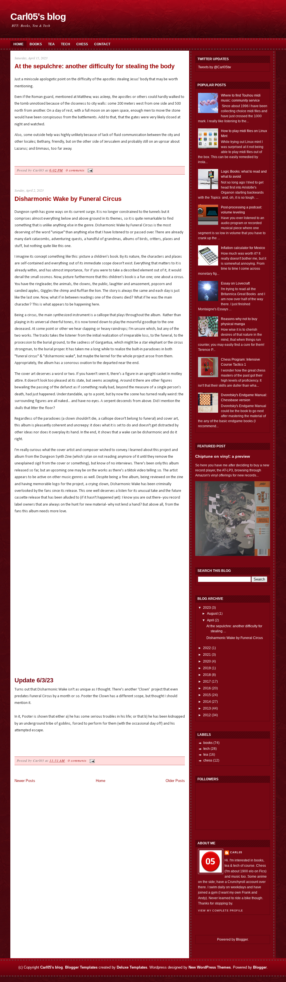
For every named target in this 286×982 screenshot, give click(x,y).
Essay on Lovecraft (235, 283)
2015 (207, 695)
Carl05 (236, 852)
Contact (102, 44)
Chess (82, 44)
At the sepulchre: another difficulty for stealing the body (95, 66)
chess (207, 760)
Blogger (242, 939)
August (212, 613)
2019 (207, 668)
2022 (207, 648)
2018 (207, 675)
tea (205, 755)
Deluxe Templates (132, 967)
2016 (207, 688)
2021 (207, 655)
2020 (207, 661)
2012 (207, 715)
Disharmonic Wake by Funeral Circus (68, 198)
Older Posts (175, 781)
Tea (51, 44)
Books (36, 44)
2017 (207, 681)
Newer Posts (25, 781)
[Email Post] (89, 170)
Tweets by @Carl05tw (214, 67)
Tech (65, 44)
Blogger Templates (81, 967)
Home (18, 44)
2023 (207, 608)
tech (206, 749)
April (210, 620)
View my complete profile (220, 910)
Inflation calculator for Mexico (243, 248)
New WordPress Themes (210, 967)
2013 (207, 708)
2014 (207, 702)
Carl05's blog (38, 16)
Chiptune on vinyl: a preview (222, 456)
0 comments (75, 170)
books (208, 743)
